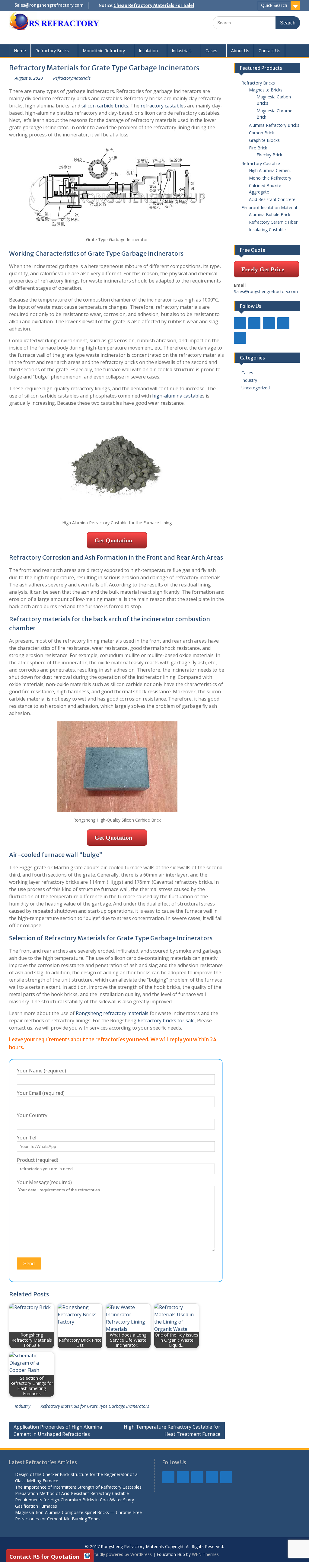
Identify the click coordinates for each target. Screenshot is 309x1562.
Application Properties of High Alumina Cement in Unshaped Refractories (58, 1430)
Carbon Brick (261, 133)
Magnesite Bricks (265, 90)
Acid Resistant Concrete (272, 199)
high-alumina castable (177, 395)
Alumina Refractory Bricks (274, 125)
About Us (240, 50)
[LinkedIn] (254, 323)
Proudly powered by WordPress (121, 1554)
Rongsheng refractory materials (112, 1013)
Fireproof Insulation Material (269, 207)
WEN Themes (205, 1554)
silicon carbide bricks (104, 105)
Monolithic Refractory (104, 50)
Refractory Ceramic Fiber (273, 222)
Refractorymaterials (72, 78)
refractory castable (162, 105)
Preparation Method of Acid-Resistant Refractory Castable (72, 1493)
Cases (211, 50)
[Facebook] (240, 323)
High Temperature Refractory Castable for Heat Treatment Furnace (172, 1430)
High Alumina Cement (270, 170)
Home (20, 50)
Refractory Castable (260, 163)
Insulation (148, 50)
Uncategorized (255, 388)
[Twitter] (269, 323)
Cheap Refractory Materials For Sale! (153, 5)
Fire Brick (258, 148)
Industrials (182, 50)
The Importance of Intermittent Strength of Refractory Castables (78, 1487)
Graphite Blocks (264, 140)
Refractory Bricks (52, 50)
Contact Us (269, 50)
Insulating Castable (267, 229)
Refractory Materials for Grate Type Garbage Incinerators (94, 1406)
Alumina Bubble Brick (271, 214)
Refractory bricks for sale (166, 1020)
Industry (22, 1406)
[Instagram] (283, 323)
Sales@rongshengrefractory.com (49, 5)
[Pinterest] (240, 338)
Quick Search (274, 5)
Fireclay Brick (269, 155)
